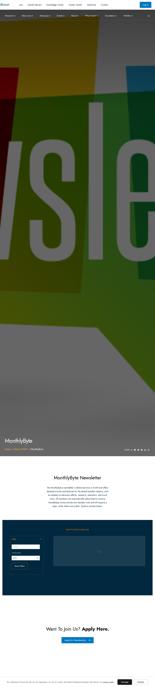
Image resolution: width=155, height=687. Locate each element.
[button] (41, 539)
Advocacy (44, 15)
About (73, 15)
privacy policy (108, 682)
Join (21, 4)
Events (59, 15)
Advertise (91, 4)
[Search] (148, 16)
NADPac (127, 15)
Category (16, 553)
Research (9, 15)
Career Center (75, 4)
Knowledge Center (55, 4)
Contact (104, 4)
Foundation (110, 15)
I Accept (124, 682)
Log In (145, 4)
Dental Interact (35, 4)
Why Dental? (90, 15)
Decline (140, 682)
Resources (26, 15)
